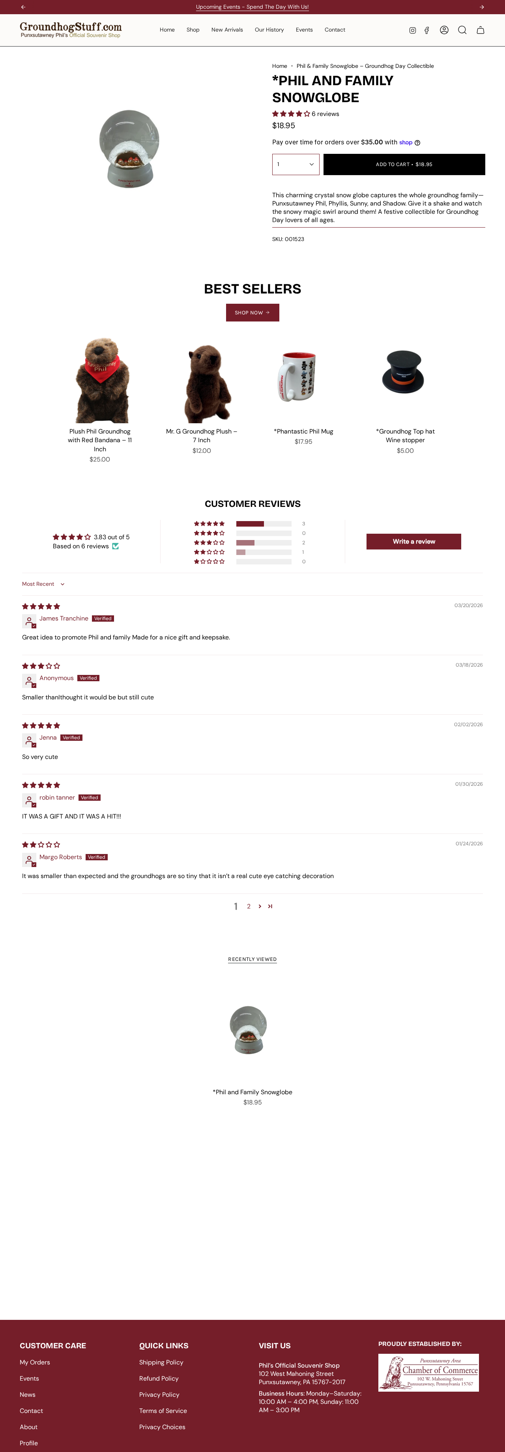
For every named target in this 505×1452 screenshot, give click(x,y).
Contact (31, 1411)
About (28, 1427)
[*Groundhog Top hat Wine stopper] (405, 378)
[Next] (481, 7)
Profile (29, 1443)
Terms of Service (163, 1411)
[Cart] (480, 30)
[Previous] (23, 7)
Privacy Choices (162, 1427)
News (28, 1394)
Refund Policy (159, 1378)
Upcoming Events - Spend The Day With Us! (252, 6)
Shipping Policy (161, 1362)
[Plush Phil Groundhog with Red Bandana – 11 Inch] (99, 378)
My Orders (35, 1362)
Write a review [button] (414, 541)
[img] (41, 606)
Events (29, 1378)
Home (279, 65)
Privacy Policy (159, 1394)
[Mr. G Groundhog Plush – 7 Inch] (201, 378)
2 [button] (249, 906)
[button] (193, 30)
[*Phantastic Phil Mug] (303, 378)
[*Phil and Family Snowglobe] (252, 1030)
